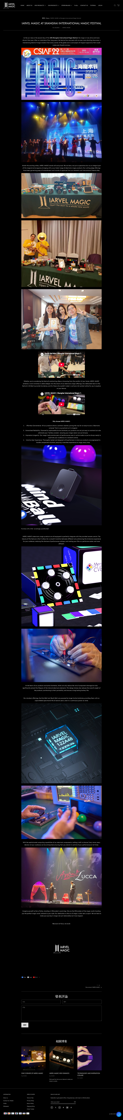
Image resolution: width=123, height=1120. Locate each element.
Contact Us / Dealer (8, 1100)
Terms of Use (30, 1098)
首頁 (43, 18)
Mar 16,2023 (80, 1078)
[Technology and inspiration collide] (89, 1058)
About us (5, 1098)
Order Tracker (30, 1109)
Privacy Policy (30, 1100)
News (47, 18)
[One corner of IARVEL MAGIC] (33, 1058)
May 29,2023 (24, 1076)
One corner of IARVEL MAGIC (93, 987)
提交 (24, 1025)
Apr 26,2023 (51, 1076)
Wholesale (6, 1106)
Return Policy (30, 1103)
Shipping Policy (31, 1106)
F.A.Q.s (5, 1103)
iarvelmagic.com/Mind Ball (41, 529)
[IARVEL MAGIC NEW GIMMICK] (61, 1058)
